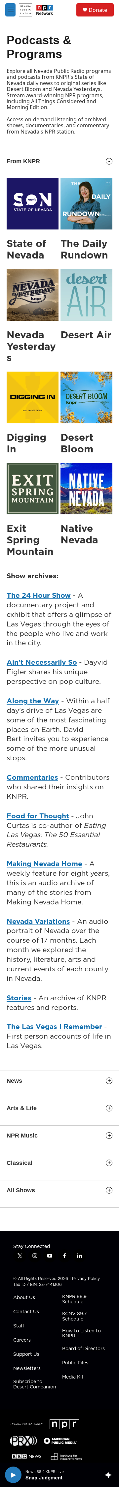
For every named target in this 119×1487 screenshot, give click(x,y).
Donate (98, 10)
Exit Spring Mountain (30, 539)
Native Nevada (79, 534)
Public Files (75, 1363)
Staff (18, 1326)
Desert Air (85, 335)
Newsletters (27, 1368)
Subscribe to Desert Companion (34, 1384)
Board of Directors (83, 1348)
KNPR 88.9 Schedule (74, 1299)
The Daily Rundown (84, 249)
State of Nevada (26, 249)
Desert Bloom (77, 443)
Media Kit (73, 1377)
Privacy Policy (86, 1278)
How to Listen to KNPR (81, 1333)
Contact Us (26, 1312)
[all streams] (110, 1475)
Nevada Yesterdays (31, 346)
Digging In (26, 443)
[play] (13, 1475)
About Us (24, 1297)
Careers (22, 1340)
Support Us (26, 1354)
